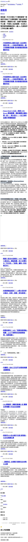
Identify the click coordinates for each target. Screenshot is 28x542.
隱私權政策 (23, 522)
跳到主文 (3, 13)
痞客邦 (4, 10)
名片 (4, 37)
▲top (2, 71)
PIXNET (6, 522)
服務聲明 (14, 524)
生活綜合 (11, 31)
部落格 (4, 35)
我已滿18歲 (3, 539)
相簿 (4, 34)
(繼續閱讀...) (3, 64)
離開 (7, 539)
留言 (12, 66)
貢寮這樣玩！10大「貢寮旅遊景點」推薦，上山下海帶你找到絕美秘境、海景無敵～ (15, 333)
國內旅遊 (11, 69)
